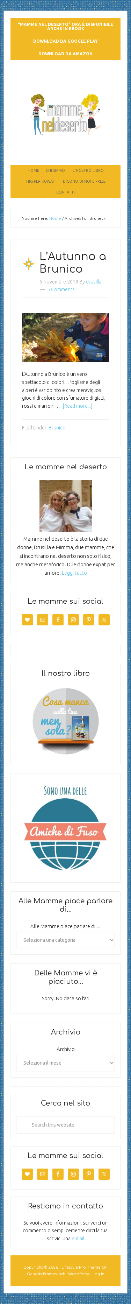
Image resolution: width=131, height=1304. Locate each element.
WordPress (78, 1273)
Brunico (57, 427)
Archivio (66, 1049)
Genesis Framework (46, 1273)
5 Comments (61, 289)
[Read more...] (77, 406)
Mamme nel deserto (65, 79)
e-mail (78, 1238)
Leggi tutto (74, 573)
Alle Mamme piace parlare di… (65, 926)
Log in (98, 1273)
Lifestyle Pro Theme (81, 1267)
